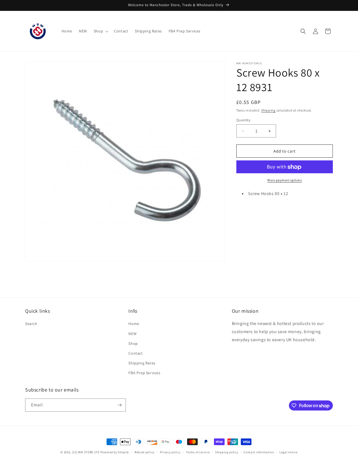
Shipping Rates (141, 363)
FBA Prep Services (144, 372)
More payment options (284, 180)
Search (31, 323)
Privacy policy (170, 452)
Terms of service (197, 452)
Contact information (259, 452)
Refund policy (144, 452)
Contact (135, 353)
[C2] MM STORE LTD (86, 452)
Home (133, 323)
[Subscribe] (119, 405)
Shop (133, 343)
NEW (132, 333)
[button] (100, 31)
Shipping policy (226, 452)
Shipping (268, 110)
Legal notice (288, 452)
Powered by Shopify (114, 452)
